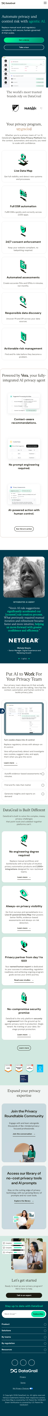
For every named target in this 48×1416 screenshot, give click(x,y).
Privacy (23, 1377)
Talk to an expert (24, 1295)
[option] (8, 108)
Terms (22, 1383)
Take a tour (24, 47)
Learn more (9, 763)
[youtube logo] (31, 1363)
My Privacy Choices (21, 1388)
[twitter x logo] (15, 1363)
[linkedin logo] (23, 1363)
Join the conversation (22, 1134)
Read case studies (22, 980)
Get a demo (24, 40)
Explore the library (22, 1201)
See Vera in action (24, 529)
